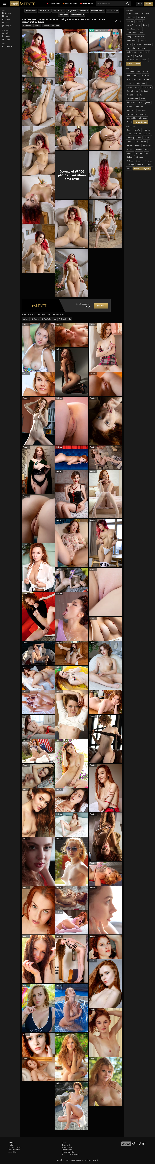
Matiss (145, 72)
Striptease (146, 130)
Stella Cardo (131, 33)
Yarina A (143, 41)
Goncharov (142, 110)
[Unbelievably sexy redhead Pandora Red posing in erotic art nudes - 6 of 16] (72, 114)
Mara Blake (142, 48)
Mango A (130, 25)
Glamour (139, 161)
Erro (128, 76)
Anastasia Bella (132, 60)
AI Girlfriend (86, 4)
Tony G (129, 122)
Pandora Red (27, 26)
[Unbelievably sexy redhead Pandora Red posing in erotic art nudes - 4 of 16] (105, 77)
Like (26, 319)
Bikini (129, 169)
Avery (138, 25)
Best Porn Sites (44, 11)
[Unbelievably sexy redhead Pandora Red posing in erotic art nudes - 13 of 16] (72, 224)
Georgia (129, 37)
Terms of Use (66, 1145)
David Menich (132, 114)
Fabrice (129, 107)
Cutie (129, 142)
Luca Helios (145, 76)
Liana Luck (131, 29)
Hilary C (130, 13)
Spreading (130, 138)
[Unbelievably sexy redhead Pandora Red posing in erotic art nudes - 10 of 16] (105, 138)
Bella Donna (131, 52)
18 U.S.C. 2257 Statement (71, 1155)
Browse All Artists (140, 122)
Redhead (55, 26)
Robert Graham (132, 91)
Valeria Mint (139, 37)
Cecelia (139, 95)
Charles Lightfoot (144, 103)
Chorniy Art (139, 107)
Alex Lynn (137, 79)
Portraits (130, 161)
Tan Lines (148, 161)
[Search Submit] (127, 4)
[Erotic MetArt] (22, 3)
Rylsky (129, 79)
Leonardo (130, 72)
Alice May (137, 44)
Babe (129, 130)
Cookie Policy (67, 1150)
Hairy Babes (71, 11)
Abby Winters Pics (77, 15)
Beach (149, 165)
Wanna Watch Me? (97, 11)
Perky (147, 149)
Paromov (142, 114)
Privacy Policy (67, 1147)
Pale (146, 153)
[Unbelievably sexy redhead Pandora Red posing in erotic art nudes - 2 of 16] (72, 40)
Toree (139, 29)
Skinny (129, 149)
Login (140, 4)
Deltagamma (146, 87)
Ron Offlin (130, 95)
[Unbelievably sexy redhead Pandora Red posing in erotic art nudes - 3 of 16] (72, 77)
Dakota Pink (131, 48)
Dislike (36, 319)
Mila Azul (145, 13)
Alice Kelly (140, 21)
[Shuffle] (116, 20)
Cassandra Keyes (133, 87)
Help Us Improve (15, 1147)
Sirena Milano (132, 41)
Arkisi (138, 72)
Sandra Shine (132, 118)
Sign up (148, 4)
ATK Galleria (63, 15)
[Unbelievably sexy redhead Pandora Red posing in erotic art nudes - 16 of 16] (72, 273)
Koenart (135, 76)
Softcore (130, 153)
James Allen (131, 110)
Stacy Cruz (147, 44)
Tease (135, 142)
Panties (137, 145)
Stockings (130, 165)
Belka (137, 13)
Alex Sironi (143, 118)
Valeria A (144, 60)
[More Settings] (120, 20)
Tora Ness (130, 83)
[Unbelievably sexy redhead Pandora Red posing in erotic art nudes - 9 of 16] (72, 138)
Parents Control (14, 1150)
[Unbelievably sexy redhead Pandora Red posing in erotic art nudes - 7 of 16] (105, 114)
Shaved (129, 145)
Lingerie (143, 142)
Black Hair (140, 165)
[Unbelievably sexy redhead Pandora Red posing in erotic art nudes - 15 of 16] (38, 248)
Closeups (46, 26)
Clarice (141, 33)
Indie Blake (131, 103)
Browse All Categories (142, 169)
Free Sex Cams (112, 11)
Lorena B (130, 21)
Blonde (146, 138)
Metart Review (31, 11)
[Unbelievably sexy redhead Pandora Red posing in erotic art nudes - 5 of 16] (38, 101)
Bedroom (130, 157)
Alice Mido (139, 56)
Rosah (141, 52)
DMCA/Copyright (68, 1152)
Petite (139, 138)
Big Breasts (147, 145)
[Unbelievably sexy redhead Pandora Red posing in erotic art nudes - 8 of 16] (38, 150)
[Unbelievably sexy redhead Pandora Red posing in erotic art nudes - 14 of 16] (105, 224)
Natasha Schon (132, 99)
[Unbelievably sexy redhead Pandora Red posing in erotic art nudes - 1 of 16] (38, 52)
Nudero (37, 26)
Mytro (143, 99)
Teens (129, 134)
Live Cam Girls (54, 4)
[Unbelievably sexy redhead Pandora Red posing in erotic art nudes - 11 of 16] (105, 175)
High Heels (138, 149)
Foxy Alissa (131, 17)
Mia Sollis (141, 17)
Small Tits (137, 134)
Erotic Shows (83, 11)
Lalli (147, 52)
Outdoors (147, 134)
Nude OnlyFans (70, 4)
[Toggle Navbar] (4, 3)
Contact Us (12, 1145)
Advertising (13, 1152)
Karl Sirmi (144, 91)
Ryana (129, 44)
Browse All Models (133, 64)
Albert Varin (141, 83)
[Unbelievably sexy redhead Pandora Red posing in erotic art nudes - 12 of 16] (38, 199)
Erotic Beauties (58, 11)
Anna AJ (129, 56)
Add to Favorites (50, 319)
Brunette (136, 130)
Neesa (145, 25)
